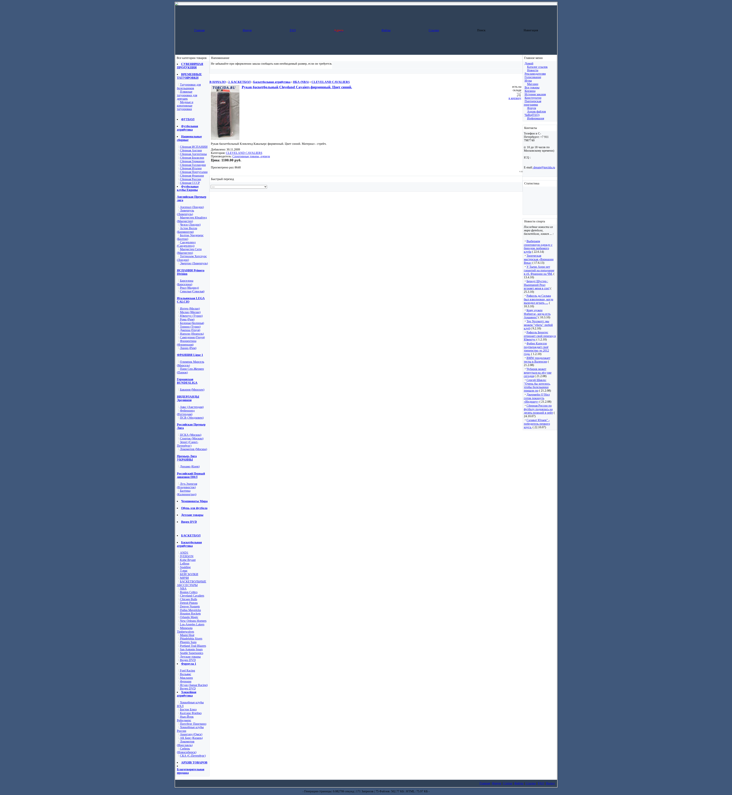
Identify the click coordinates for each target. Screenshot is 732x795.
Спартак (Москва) (191, 438)
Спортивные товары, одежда (251, 156)
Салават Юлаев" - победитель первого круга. (537, 423)
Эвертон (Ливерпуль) (194, 263)
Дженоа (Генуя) (190, 330)
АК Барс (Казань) (191, 737)
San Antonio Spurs (191, 649)
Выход (550, 783)
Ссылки (434, 30)
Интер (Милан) (190, 308)
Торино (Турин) (190, 326)
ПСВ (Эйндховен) (192, 417)
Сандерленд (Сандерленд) (186, 244)
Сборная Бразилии (192, 157)
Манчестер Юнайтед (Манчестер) (192, 219)
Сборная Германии (192, 161)
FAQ (293, 30)
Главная (199, 30)
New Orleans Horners (193, 620)
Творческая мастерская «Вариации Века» (539, 259)
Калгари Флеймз (190, 713)
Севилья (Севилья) (192, 291)
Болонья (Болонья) (192, 323)
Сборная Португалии (194, 172)
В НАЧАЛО (217, 82)
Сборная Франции (192, 175)
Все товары (532, 87)
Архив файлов (536, 111)
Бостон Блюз (188, 709)
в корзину (515, 98)
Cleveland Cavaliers (192, 595)
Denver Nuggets (190, 606)
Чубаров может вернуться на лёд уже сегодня (537, 372)
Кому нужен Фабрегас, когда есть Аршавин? (537, 314)
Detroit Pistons (189, 602)
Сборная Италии (191, 168)
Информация (535, 118)
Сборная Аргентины (193, 154)
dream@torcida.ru (544, 167)
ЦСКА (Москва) (190, 434)
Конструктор (533, 97)
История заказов (535, 94)
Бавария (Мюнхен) (192, 389)
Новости (532, 70)
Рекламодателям (535, 73)
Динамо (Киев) (190, 466)
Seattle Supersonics (191, 653)
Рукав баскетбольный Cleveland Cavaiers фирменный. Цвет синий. (297, 87)
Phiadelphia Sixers (191, 638)
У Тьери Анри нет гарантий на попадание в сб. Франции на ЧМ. (539, 270)
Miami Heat (187, 635)
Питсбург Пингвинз (193, 723)
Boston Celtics (188, 592)
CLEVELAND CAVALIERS (330, 82)
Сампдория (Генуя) (192, 337)
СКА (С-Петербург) (193, 755)
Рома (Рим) (187, 319)
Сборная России (190, 179)
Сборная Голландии (193, 165)
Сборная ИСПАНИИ (194, 146)
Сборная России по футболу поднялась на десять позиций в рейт (538, 409)
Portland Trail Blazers (193, 645)
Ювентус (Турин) (191, 315)
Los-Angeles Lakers (192, 624)
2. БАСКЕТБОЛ (239, 82)
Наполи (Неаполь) (192, 333)
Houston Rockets (190, 613)
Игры (528, 80)
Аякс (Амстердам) (192, 407)
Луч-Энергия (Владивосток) (187, 485)
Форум (247, 30)
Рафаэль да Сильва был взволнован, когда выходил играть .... (538, 299)
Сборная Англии (191, 150)
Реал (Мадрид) (189, 287)
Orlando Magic (189, 617)
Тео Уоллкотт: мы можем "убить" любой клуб (538, 325)
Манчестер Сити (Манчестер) (189, 251)
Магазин (532, 84)
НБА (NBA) (301, 82)
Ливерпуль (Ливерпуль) (185, 212)
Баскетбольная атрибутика (272, 82)
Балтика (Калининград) (186, 492)
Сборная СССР (190, 182)
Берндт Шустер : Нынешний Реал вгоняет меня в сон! (537, 285)
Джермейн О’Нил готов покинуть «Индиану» (537, 398)
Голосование (533, 77)
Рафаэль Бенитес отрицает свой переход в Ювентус (540, 336)
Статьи (507, 783)
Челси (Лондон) (190, 224)
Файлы (386, 30)
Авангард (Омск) (191, 734)
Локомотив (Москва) (193, 449)
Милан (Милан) (190, 312)
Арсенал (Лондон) (192, 207)
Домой (529, 63)
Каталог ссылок (537, 66)
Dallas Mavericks (190, 610)
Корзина (530, 91)
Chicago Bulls (188, 599)
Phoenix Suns (188, 642)
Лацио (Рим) (188, 348)
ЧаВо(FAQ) (532, 115)
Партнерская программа (532, 103)
